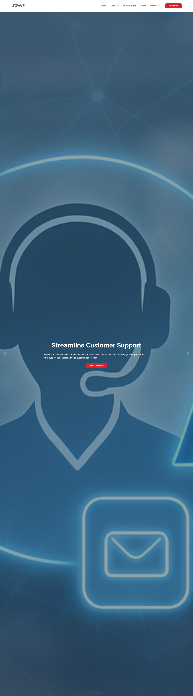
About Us (114, 5)
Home (103, 5)
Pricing (143, 5)
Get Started (173, 6)
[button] (5, 354)
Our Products (129, 5)
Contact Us (155, 5)
